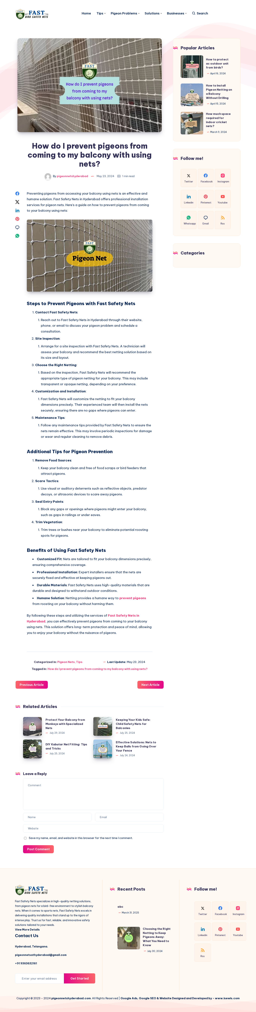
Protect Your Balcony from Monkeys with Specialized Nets (65, 724)
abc (120, 906)
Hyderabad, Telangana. (31, 946)
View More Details (27, 929)
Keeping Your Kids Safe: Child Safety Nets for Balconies (133, 724)
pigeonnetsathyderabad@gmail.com (41, 955)
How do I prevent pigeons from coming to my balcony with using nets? (97, 669)
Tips (100, 13)
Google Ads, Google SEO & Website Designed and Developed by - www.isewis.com (180, 998)
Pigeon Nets (66, 662)
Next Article (150, 685)
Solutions (152, 13)
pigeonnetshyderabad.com (71, 998)
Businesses (175, 13)
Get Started (79, 978)
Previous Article (32, 685)
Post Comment (38, 849)
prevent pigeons (132, 598)
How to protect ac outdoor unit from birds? (217, 63)
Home (86, 13)
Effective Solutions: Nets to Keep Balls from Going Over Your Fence (136, 746)
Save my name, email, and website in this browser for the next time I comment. (81, 838)
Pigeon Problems (124, 13)
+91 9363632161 (26, 963)
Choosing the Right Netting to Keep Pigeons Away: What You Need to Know (157, 937)
